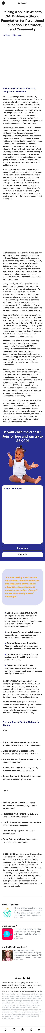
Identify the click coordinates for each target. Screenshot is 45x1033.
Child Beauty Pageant (21, 983)
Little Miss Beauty (7, 983)
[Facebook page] (24, 978)
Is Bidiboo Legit (17, 1016)
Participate (22, 548)
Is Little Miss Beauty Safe (11, 1018)
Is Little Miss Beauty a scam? (10, 987)
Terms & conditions (19, 985)
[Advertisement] (22, 60)
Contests (22, 554)
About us (23, 987)
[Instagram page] (28, 978)
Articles (6, 35)
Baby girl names (7, 985)
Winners (31, 983)
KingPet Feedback (31, 1016)
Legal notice (37, 985)
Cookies (29, 985)
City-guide (16, 35)
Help (36, 983)
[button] (3, 3)
